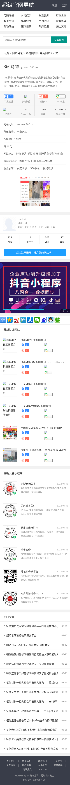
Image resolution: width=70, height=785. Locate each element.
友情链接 (58, 765)
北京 (18, 139)
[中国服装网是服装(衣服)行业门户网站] (10, 432)
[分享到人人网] (30, 320)
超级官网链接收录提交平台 (21, 635)
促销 (52, 153)
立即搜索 (59, 39)
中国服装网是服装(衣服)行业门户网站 (41, 428)
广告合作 (58, 760)
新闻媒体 (61, 21)
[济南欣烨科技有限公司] (10, 366)
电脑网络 (9, 15)
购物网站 (9, 26)
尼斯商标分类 (28, 483)
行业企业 (61, 15)
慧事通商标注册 (29, 527)
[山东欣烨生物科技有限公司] (10, 410)
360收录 (35, 168)
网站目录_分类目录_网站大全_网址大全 (28, 645)
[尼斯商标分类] (10, 488)
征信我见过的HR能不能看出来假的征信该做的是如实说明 (38, 729)
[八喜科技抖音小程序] (10, 598)
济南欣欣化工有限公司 (33, 340)
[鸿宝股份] (10, 554)
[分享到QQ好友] (50, 320)
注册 (54, 5)
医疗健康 (26, 26)
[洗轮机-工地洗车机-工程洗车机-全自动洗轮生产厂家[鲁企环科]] (10, 454)
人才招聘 (42, 765)
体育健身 (26, 21)
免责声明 (10, 765)
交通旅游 (44, 21)
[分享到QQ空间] (10, 320)
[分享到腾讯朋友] (57, 320)
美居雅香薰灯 (28, 505)
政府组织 (44, 26)
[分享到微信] (37, 320)
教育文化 (9, 21)
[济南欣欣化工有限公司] (10, 344)
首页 (6, 53)
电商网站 (45, 53)
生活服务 (44, 15)
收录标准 (26, 760)
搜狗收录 (48, 168)
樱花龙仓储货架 (29, 571)
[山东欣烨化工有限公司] (10, 388)
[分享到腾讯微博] (23, 320)
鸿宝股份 (26, 549)
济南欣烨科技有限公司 (33, 362)
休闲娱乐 (26, 15)
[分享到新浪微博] (16, 320)
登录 (64, 5)
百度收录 (22, 168)
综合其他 (61, 26)
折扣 (29, 153)
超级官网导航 (18, 4)
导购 (24, 153)
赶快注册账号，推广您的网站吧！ (35, 252)
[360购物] (35, 191)
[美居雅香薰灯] (10, 510)
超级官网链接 (47, 775)
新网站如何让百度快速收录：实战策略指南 (30, 663)
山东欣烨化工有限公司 (33, 384)
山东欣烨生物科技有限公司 (36, 406)
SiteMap (43, 769)
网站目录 (17, 53)
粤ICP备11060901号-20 (34, 779)
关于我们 (10, 760)
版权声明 (26, 765)
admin (23, 219)
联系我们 (42, 760)
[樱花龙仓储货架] (10, 576)
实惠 (35, 153)
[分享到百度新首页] (44, 320)
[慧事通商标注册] (10, 532)
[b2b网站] (35, 287)
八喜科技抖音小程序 (32, 593)
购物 (18, 153)
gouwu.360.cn (29, 67)
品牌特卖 (44, 153)
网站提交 (27, 769)
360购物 (12, 66)
